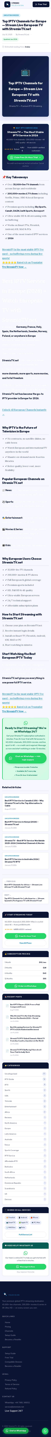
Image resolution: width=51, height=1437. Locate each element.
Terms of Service (12, 1384)
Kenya (25, 1145)
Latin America (25, 1134)
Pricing (8, 1327)
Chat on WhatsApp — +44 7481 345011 (27, 758)
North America (25, 1123)
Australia (25, 1139)
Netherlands (25, 1177)
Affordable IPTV (25, 1161)
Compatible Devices (13, 1362)
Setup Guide (10, 1335)
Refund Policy (11, 1388)
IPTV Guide (25, 1079)
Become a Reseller (13, 1339)
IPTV (25, 1085)
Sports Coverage (25, 1150)
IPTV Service (25, 1156)
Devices (25, 1199)
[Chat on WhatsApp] (45, 1431)
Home (7, 1322)
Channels (9, 1331)
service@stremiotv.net (14, 1407)
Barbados (25, 1167)
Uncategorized (25, 1074)
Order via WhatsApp (27, 986)
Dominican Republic (25, 1183)
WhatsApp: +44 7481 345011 (17, 1402)
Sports (25, 1090)
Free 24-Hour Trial (27, 936)
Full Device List (25, 1234)
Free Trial (42, 4)
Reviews (25, 1117)
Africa (25, 1112)
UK (25, 1194)
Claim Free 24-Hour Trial (26, 157)
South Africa (25, 1172)
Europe (25, 1128)
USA (25, 1096)
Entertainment (25, 1106)
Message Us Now (27, 1267)
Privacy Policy (11, 1380)
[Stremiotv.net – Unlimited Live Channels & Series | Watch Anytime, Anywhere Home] (15, 4)
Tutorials (25, 1101)
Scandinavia (25, 1188)
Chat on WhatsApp (17, 1431)
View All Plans (25, 943)
